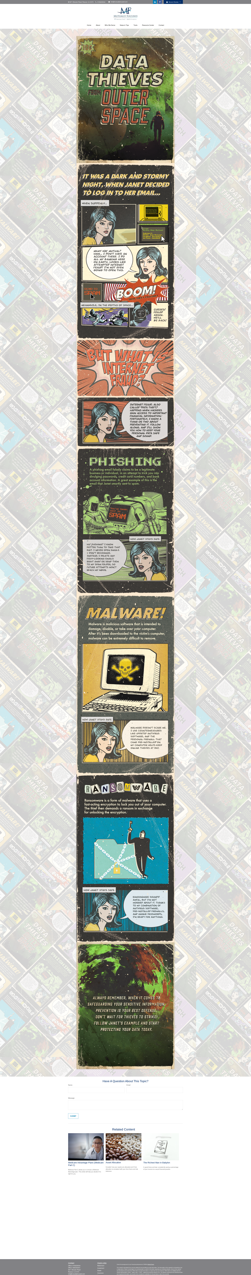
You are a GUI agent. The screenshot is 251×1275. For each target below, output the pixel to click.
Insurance (100, 1273)
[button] (89, 25)
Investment (100, 1268)
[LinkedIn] (155, 2)
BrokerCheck (151, 1264)
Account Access (173, 2)
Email (128, 1085)
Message (71, 1098)
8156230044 (101, 2)
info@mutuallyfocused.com (119, 2)
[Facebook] (160, 2)
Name (70, 1085)
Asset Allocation (113, 1162)
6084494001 (76, 1268)
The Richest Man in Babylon (156, 1162)
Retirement (100, 1266)
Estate (99, 1270)
